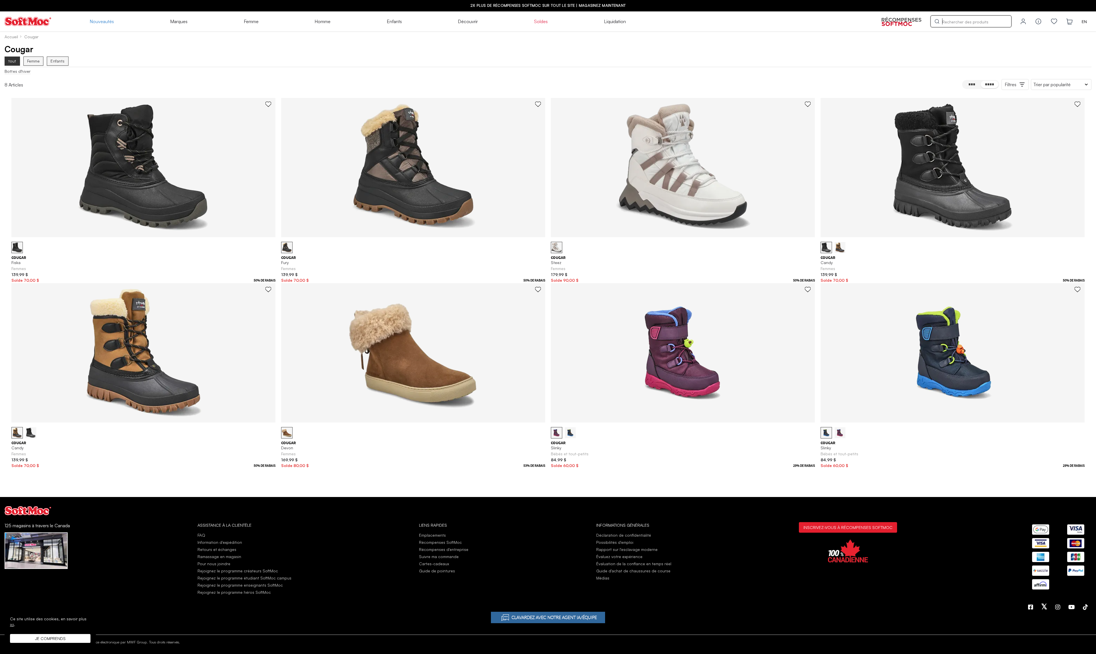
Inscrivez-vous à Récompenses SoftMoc (847, 527)
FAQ (201, 535)
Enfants (394, 21)
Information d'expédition (220, 542)
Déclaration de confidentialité (623, 535)
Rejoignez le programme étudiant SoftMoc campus (244, 577)
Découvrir (468, 21)
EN (1084, 21)
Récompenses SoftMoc (440, 542)
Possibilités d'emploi (614, 542)
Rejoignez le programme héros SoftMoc (234, 592)
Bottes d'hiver (18, 71)
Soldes (541, 21)
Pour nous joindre (214, 563)
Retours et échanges (217, 549)
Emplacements (432, 535)
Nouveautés (102, 21)
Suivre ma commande (439, 556)
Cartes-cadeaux (434, 563)
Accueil (11, 36)
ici (12, 624)
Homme (323, 21)
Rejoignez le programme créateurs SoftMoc (238, 570)
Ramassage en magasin (219, 556)
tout (12, 61)
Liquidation (615, 21)
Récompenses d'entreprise (443, 549)
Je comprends (50, 638)
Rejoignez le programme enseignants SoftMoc (240, 585)
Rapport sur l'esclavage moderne (627, 549)
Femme (251, 21)
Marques (179, 21)
